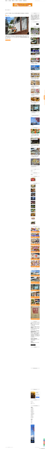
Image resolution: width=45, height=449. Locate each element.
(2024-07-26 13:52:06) (35, 339)
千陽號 (31, 412)
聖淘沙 (31, 417)
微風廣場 (31, 414)
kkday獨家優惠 (32, 125)
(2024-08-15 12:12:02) (35, 328)
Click (44, 97)
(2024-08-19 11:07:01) (35, 324)
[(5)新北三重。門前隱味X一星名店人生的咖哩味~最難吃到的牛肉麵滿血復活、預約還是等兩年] (17, 25)
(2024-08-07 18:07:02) (35, 334)
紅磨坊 (31, 416)
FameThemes (39, 447)
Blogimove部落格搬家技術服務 (42, 448)
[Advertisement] (35, 357)
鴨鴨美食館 (8, 15)
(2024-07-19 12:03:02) (35, 342)
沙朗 (31, 415)
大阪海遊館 (32, 413)
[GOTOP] (44, 446)
